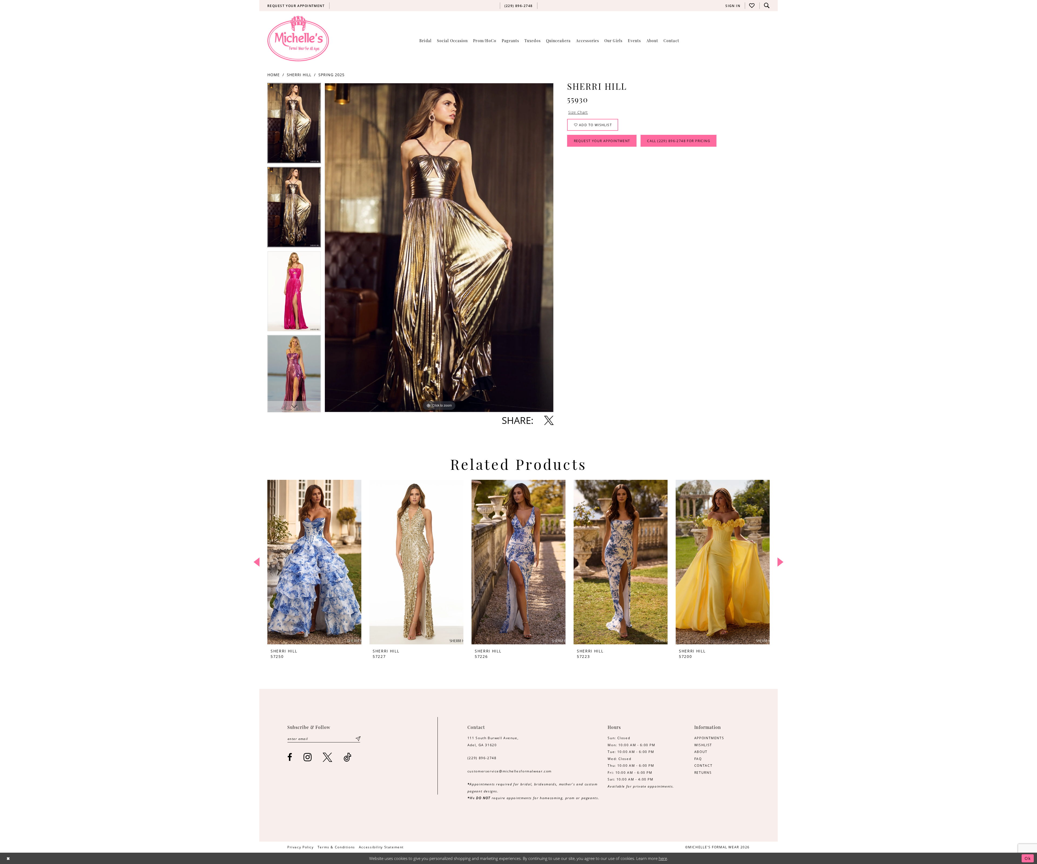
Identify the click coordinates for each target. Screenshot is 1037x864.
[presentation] (314, 562)
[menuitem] (296, 5)
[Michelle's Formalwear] (298, 38)
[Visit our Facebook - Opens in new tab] (290, 757)
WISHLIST (703, 745)
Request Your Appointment (602, 141)
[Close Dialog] (8, 858)
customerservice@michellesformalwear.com (509, 771)
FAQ (698, 758)
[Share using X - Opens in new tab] (549, 420)
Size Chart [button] (578, 112)
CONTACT (703, 765)
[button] (733, 5)
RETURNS (703, 772)
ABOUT (701, 751)
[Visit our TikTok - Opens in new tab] (348, 757)
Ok (1028, 858)
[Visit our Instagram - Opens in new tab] (308, 757)
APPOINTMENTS (709, 738)
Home (273, 74)
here (663, 858)
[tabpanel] (294, 125)
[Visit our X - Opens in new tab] (328, 757)
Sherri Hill (299, 74)
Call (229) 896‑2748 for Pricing (678, 141)
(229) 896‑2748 (482, 758)
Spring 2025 (331, 74)
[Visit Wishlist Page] (752, 5)
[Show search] (766, 5)
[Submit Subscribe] (358, 738)
